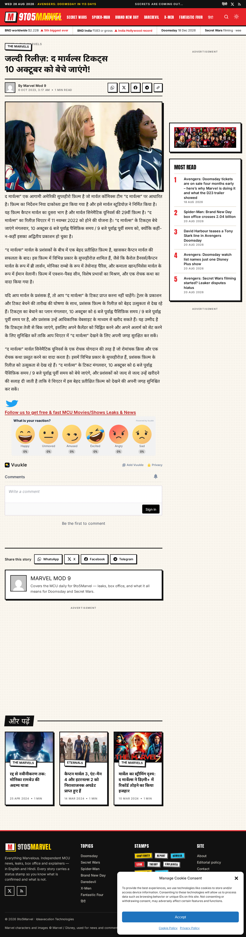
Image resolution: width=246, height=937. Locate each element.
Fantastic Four (191, 17)
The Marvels (18, 46)
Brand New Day (127, 17)
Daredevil (151, 17)
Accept (180, 917)
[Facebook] (135, 87)
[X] (124, 87)
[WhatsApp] (112, 87)
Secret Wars (77, 17)
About (202, 856)
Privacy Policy (190, 928)
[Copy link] (158, 87)
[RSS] (239, 4)
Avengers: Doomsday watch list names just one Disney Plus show (208, 259)
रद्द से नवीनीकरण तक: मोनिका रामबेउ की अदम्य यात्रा (28, 779)
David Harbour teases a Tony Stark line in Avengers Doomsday (208, 235)
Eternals (75, 763)
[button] (236, 878)
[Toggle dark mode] (236, 17)
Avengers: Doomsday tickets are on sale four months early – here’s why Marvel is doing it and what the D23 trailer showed (209, 188)
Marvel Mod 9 (34, 86)
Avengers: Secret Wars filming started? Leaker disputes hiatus (210, 283)
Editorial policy (209, 862)
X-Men (169, 17)
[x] (232, 4)
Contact (203, 869)
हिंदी (224, 4)
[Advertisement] (83, 658)
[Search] (226, 17)
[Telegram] (147, 87)
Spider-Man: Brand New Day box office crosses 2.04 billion (210, 214)
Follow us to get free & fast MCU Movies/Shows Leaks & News (70, 412)
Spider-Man (101, 17)
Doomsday (89, 856)
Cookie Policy (168, 928)
